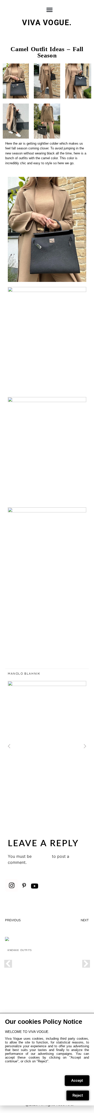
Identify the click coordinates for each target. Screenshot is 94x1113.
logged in (42, 856)
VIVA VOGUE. (47, 22)
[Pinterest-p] (24, 885)
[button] (49, 10)
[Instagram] (11, 885)
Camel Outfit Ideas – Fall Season (47, 52)
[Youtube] (34, 886)
